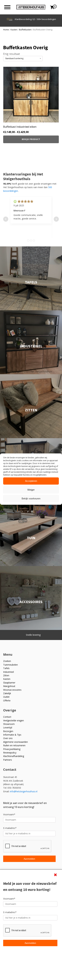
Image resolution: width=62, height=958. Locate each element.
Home (6, 29)
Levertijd (7, 727)
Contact (7, 716)
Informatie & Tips (12, 734)
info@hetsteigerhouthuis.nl (23, 791)
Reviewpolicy (9, 752)
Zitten (6, 675)
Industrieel (8, 671)
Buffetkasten (25, 29)
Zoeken (7, 661)
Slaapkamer (9, 682)
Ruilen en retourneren (14, 745)
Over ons (8, 738)
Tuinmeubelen (10, 664)
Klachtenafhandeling (13, 756)
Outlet (6, 696)
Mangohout (9, 686)
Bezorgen (8, 731)
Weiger (31, 489)
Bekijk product (31, 139)
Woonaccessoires (12, 689)
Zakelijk (7, 693)
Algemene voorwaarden (15, 741)
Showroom (9, 723)
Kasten (14, 29)
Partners (7, 759)
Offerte (6, 700)
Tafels (6, 668)
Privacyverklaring (11, 749)
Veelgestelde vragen (13, 720)
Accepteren (31, 481)
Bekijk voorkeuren (31, 498)
